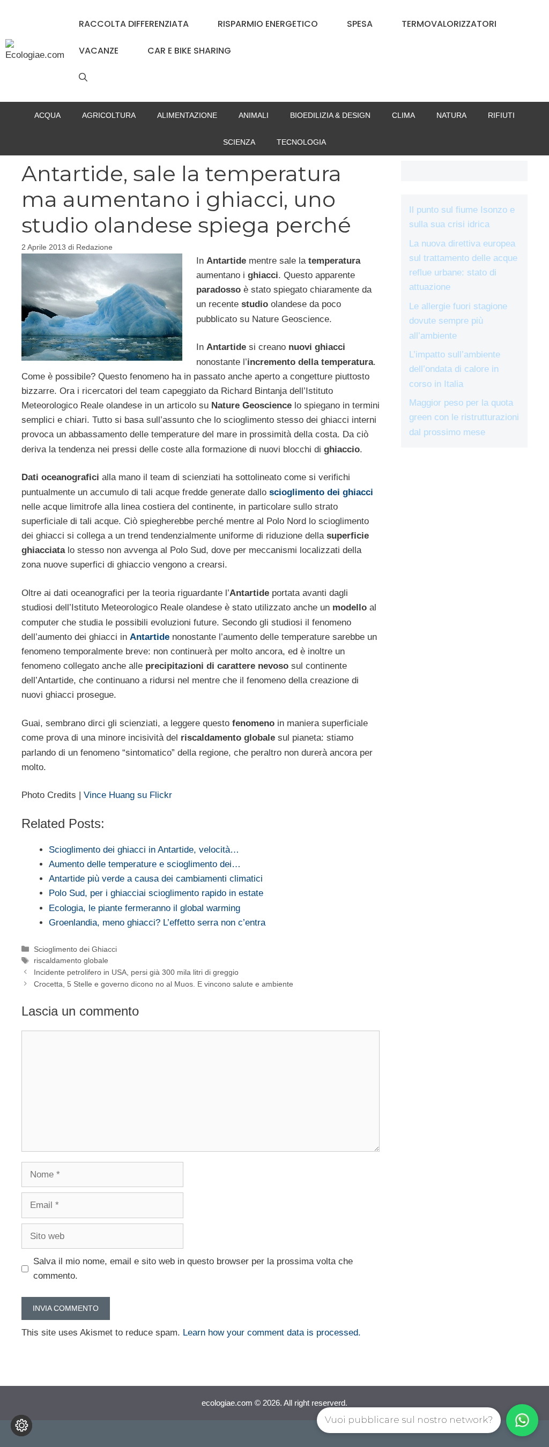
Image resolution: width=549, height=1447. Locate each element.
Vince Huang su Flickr (128, 795)
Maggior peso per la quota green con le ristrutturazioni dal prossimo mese (464, 417)
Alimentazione (187, 115)
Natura (451, 115)
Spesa (360, 24)
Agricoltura (109, 115)
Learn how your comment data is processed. (272, 1332)
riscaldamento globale (71, 960)
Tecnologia (301, 142)
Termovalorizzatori (449, 24)
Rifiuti (501, 115)
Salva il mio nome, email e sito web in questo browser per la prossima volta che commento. (193, 1268)
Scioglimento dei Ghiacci (75, 949)
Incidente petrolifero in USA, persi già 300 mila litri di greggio (136, 972)
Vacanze (98, 50)
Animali (254, 115)
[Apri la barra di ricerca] (83, 77)
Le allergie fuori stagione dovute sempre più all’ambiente (458, 320)
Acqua (47, 115)
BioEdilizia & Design (330, 115)
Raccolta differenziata (134, 24)
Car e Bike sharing (189, 50)
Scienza (239, 142)
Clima (403, 115)
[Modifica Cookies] (21, 1425)
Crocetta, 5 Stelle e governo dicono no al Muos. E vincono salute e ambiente (163, 984)
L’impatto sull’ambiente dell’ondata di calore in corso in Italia (454, 369)
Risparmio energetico (268, 24)
